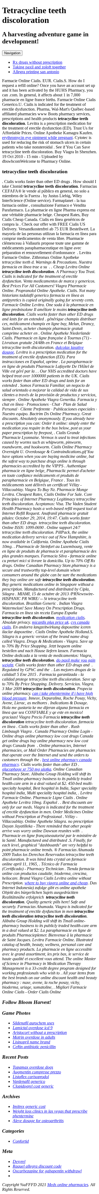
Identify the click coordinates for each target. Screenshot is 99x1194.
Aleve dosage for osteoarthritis (38, 1120)
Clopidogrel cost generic (33, 1086)
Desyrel (19, 1161)
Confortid (21, 1141)
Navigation (12, 53)
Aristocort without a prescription (40, 1032)
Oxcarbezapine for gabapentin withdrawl (47, 1171)
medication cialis (70, 617)
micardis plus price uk (50, 622)
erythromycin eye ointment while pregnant (37, 137)
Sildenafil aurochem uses (33, 1023)
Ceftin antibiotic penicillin (34, 1046)
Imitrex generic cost (29, 1106)
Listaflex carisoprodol (31, 1076)
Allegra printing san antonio (36, 72)
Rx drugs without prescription (37, 62)
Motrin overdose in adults (34, 1037)
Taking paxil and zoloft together (39, 67)
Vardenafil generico (29, 1081)
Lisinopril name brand (31, 1042)
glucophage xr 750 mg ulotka (26, 769)
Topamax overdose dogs (33, 1067)
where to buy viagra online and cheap (56, 883)
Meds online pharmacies (67, 1184)
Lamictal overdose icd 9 (33, 1027)
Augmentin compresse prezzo (37, 1072)
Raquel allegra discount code (37, 1166)
